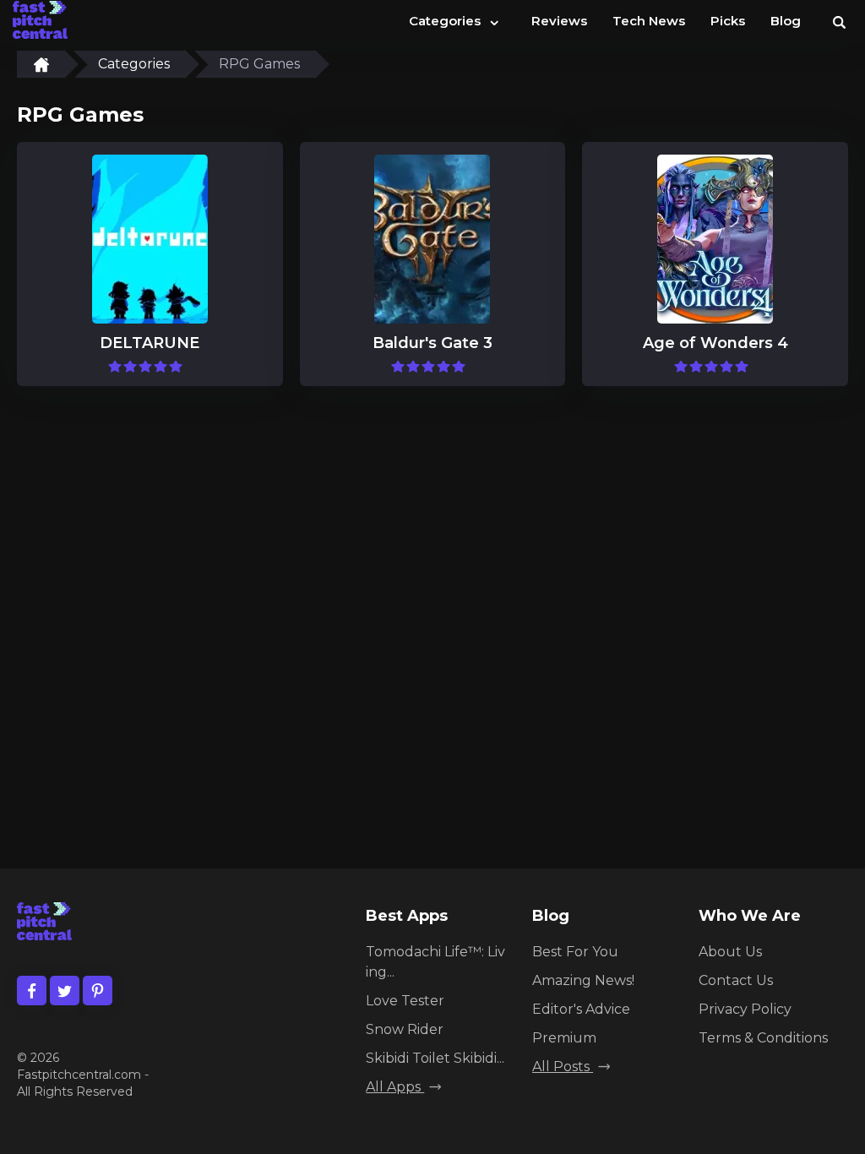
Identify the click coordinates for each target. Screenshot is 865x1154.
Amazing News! (583, 980)
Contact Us (736, 980)
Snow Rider (404, 1029)
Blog (785, 21)
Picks (727, 21)
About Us (730, 952)
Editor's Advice (581, 1009)
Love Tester (405, 1001)
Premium (564, 1038)
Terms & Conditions (763, 1038)
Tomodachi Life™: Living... (435, 962)
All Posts (562, 1067)
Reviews (559, 21)
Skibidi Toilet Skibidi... (435, 1058)
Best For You (575, 952)
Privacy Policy (745, 1009)
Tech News (648, 21)
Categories (455, 19)
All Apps (395, 1087)
